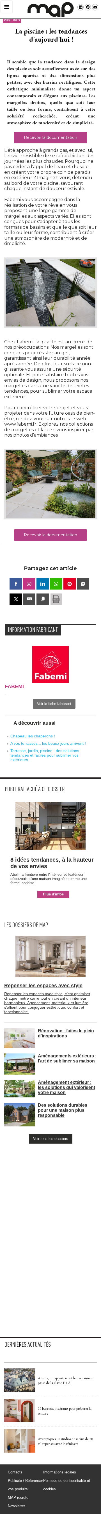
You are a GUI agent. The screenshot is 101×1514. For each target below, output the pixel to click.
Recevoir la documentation (50, 137)
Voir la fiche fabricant (54, 704)
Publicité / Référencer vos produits (25, 1485)
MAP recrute (18, 1497)
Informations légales (59, 1472)
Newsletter (16, 1506)
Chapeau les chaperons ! (32, 736)
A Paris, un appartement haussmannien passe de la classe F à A (65, 1380)
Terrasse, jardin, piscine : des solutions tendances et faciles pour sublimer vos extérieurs (44, 755)
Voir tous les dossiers (50, 1139)
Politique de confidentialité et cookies (66, 1485)
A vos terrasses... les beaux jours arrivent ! (48, 743)
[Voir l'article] (19, 1390)
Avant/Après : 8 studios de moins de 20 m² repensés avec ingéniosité (65, 1441)
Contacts (15, 1472)
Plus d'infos (53, 894)
